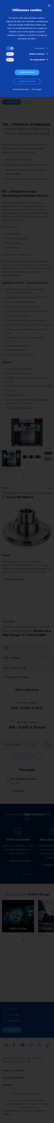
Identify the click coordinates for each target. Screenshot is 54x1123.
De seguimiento (37, 59)
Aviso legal (36, 89)
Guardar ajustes (27, 81)
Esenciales (40, 48)
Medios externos (37, 54)
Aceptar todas (27, 72)
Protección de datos (21, 89)
